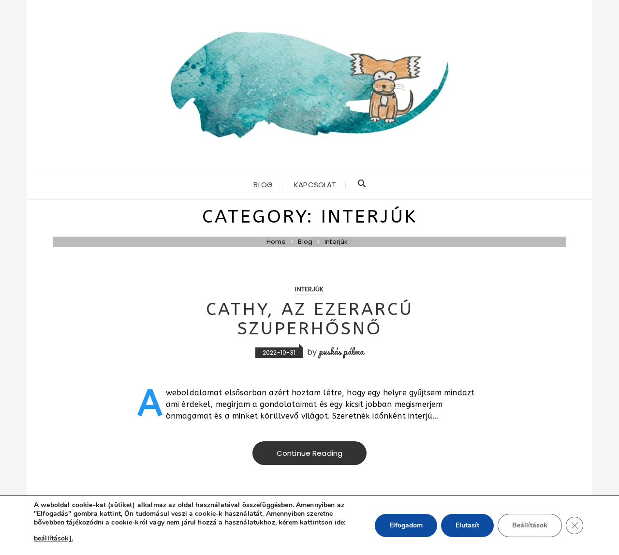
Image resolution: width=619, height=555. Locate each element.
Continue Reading (309, 453)
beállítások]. (53, 538)
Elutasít (467, 525)
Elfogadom (406, 525)
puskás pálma (341, 351)
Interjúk (309, 289)
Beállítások (529, 525)
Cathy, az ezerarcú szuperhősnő (309, 319)
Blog (263, 185)
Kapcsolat (315, 185)
